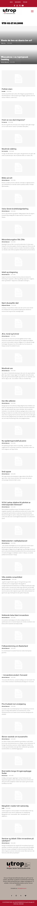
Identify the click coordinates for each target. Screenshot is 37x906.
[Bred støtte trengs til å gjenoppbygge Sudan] (18, 760)
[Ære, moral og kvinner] (18, 323)
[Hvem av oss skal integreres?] (18, 109)
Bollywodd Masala (6, 305)
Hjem (3, 21)
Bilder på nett (7, 178)
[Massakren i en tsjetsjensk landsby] (18, 61)
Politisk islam (7, 89)
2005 (7, 21)
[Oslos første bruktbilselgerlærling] (18, 198)
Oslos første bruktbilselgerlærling (15, 209)
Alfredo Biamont (5, 62)
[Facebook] (11, 895)
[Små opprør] (18, 461)
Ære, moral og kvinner (10, 334)
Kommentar (4, 775)
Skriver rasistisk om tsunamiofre (15, 737)
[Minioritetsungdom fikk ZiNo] (18, 229)
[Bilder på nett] (18, 167)
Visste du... (3, 43)
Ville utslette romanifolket (12, 577)
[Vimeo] (25, 895)
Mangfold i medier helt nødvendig (15, 806)
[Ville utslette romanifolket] (18, 566)
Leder (3, 808)
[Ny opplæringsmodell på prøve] (18, 430)
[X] (21, 895)
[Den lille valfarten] (18, 390)
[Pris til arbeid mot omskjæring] (18, 693)
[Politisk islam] (18, 78)
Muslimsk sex (7, 368)
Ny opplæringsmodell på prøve (14, 441)
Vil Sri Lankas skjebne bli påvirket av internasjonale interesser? (16, 503)
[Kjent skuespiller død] (18, 292)
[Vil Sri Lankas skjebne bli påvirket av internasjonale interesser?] (18, 492)
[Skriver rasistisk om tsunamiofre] (18, 726)
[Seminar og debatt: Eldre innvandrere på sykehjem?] (18, 828)
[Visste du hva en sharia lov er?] (18, 42)
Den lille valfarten (8, 401)
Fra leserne (4, 122)
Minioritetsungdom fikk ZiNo (13, 240)
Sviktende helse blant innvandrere (15, 615)
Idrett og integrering (10, 272)
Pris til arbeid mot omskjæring (14, 704)
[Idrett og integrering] (18, 261)
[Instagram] (16, 895)
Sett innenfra (5, 151)
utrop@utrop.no (22, 888)
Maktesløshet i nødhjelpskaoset (14, 541)
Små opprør (6, 472)
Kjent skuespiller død (10, 303)
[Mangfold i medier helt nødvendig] (18, 795)
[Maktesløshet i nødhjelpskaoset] (18, 530)
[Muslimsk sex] (18, 358)
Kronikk (3, 91)
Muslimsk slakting (9, 149)
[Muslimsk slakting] (18, 138)
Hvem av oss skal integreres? (13, 120)
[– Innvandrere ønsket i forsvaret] (18, 664)
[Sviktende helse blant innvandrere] (18, 604)
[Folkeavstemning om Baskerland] (18, 635)
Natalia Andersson (6, 579)
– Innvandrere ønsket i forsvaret (14, 675)
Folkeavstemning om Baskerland (15, 646)
